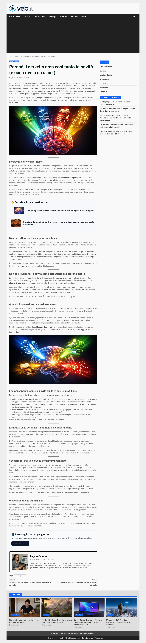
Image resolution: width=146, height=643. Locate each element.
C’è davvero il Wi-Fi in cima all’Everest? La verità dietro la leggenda (121, 607)
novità (23, 576)
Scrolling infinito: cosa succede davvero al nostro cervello (30, 582)
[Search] (134, 17)
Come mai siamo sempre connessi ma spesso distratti (78, 582)
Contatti (84, 17)
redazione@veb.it (35, 559)
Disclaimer (54, 633)
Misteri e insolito (15, 17)
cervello (16, 576)
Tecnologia (52, 17)
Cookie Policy (65, 633)
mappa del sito (89, 633)
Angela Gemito (14, 78)
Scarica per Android (20, 543)
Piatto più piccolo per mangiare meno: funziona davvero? (24, 607)
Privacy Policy (76, 633)
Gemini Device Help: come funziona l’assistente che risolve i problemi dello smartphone (115, 117)
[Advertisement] (73, 37)
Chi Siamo (63, 17)
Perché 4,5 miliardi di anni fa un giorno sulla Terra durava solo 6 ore (56, 607)
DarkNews (86, 638)
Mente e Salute (40, 17)
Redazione (74, 17)
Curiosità (28, 17)
